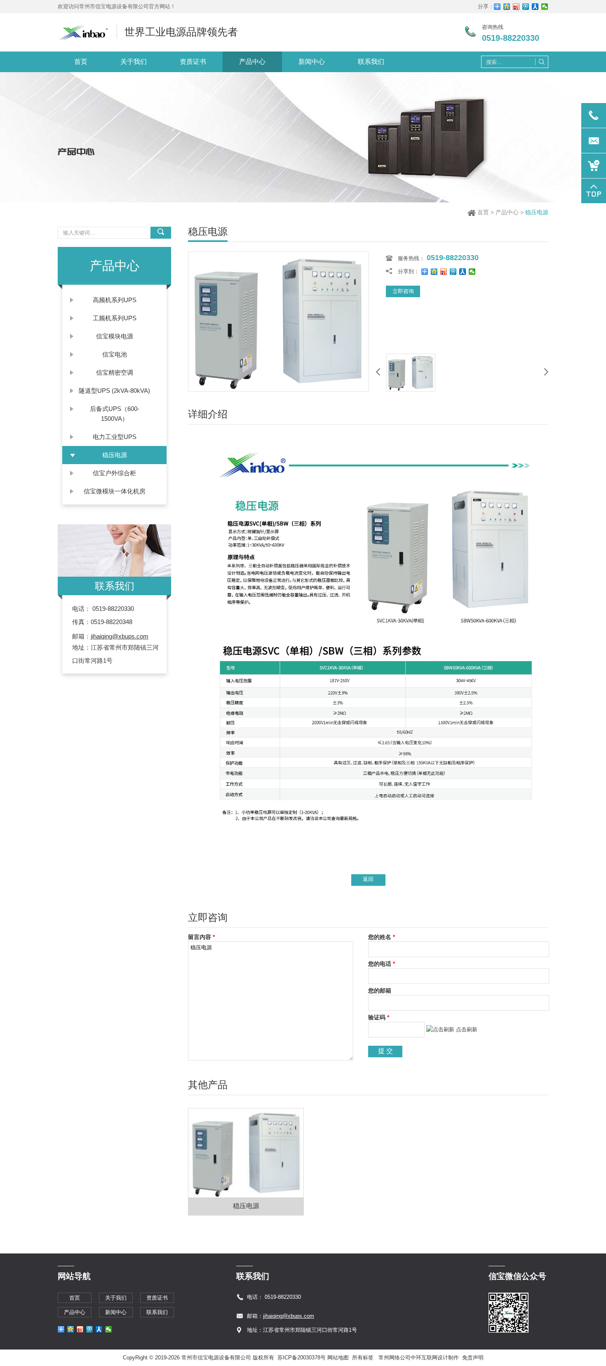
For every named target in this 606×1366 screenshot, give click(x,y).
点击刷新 (466, 1029)
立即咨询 (403, 291)
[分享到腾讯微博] (525, 6)
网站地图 (338, 1357)
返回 (368, 879)
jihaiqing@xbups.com (119, 636)
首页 (483, 212)
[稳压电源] (278, 389)
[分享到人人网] (535, 6)
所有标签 (362, 1357)
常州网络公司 (394, 1357)
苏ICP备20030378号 (301, 1357)
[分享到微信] (544, 6)
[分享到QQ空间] (506, 6)
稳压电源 (246, 1205)
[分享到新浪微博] (516, 6)
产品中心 (507, 212)
